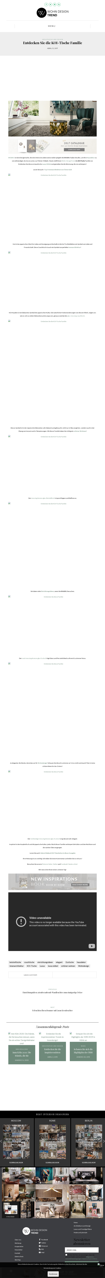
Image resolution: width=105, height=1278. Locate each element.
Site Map (17, 1260)
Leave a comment (30, 975)
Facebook (44, 1240)
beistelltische (15, 962)
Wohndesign (83, 966)
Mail (42, 1252)
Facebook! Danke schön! (69, 864)
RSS (42, 1249)
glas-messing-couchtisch (76, 316)
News (83, 1046)
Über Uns (18, 1240)
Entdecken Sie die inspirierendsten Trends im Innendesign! (52, 1051)
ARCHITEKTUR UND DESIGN (52, 39)
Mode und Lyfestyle (80, 1232)
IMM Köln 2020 (22, 1049)
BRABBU (11, 158)
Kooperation (19, 1246)
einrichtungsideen (45, 962)
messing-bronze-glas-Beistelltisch (43, 498)
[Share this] (63, 975)
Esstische (70, 962)
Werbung (18, 1243)
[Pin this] (71, 975)
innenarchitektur (17, 966)
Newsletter (19, 1250)
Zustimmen (53, 1274)
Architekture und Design (82, 1226)
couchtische (29, 962)
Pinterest (44, 1246)
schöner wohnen (68, 966)
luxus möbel (53, 966)
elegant (59, 962)
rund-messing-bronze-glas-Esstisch (34, 658)
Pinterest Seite (47, 864)
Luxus (42, 966)
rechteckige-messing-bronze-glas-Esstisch (45, 839)
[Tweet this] (67, 975)
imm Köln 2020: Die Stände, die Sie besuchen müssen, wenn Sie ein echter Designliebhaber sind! (22, 1054)
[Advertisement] (52, 80)
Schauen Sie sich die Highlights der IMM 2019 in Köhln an (83, 1051)
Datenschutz (19, 1256)
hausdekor (81, 962)
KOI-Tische (32, 966)
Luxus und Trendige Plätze (83, 1229)
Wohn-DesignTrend (68, 161)
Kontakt (17, 1253)
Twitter (55, 864)
